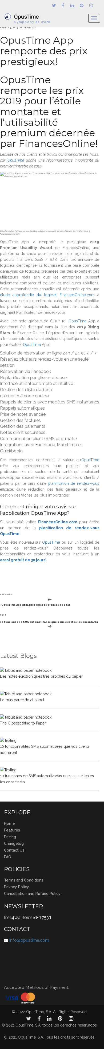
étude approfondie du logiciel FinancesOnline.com (47, 295)
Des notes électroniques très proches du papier (41, 676)
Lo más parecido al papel (22, 700)
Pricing (10, 837)
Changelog (14, 843)
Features (12, 830)
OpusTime (15, 160)
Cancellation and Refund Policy (32, 893)
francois (30, 28)
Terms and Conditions (23, 880)
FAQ (7, 857)
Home (9, 823)
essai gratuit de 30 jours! (23, 560)
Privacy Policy (16, 887)
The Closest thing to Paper (23, 723)
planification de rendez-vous (73, 483)
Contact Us (14, 850)
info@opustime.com (29, 940)
